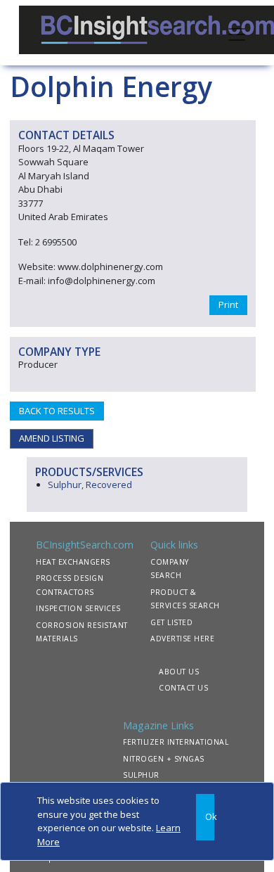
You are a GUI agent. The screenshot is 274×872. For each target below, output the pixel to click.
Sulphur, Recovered (90, 484)
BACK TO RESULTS (57, 410)
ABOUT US (179, 672)
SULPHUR (141, 775)
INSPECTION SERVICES (78, 608)
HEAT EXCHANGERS (73, 562)
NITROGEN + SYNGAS (163, 759)
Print (228, 304)
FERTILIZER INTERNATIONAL (175, 742)
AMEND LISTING (51, 438)
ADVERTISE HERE (182, 638)
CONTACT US (183, 688)
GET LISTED (171, 622)
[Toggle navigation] (237, 33)
